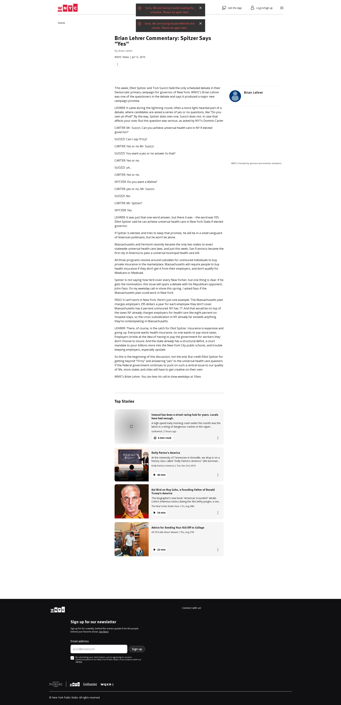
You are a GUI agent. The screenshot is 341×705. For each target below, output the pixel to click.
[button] (169, 426)
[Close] (200, 7)
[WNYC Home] (68, 8)
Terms (78, 661)
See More (104, 631)
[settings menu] (282, 8)
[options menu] (117, 64)
